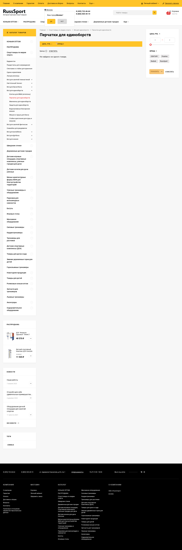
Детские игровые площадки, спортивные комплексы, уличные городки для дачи (68, 509)
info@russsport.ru (77, 472)
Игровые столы (63, 539)
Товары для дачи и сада (89, 507)
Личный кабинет (36, 493)
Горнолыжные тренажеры (90, 515)
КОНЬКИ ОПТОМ (64, 490)
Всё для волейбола (14, 132)
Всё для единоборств (15, 90)
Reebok (153, 61)
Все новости (12, 423)
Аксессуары (85, 534)
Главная (6, 3)
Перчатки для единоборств (19, 98)
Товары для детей (87, 522)
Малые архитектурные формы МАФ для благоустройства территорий (68, 521)
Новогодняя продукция (89, 519)
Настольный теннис (14, 83)
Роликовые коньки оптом (90, 525)
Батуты (60, 536)
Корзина (34, 490)
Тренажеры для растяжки (90, 499)
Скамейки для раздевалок (17, 128)
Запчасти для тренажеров (90, 528)
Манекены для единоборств (20, 101)
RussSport (163, 61)
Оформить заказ (36, 496)
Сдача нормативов (14, 72)
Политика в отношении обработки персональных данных (12, 510)
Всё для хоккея (12, 139)
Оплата (41, 3)
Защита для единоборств (18, 105)
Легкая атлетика (13, 76)
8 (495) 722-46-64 (83, 11)
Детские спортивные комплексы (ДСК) (88, 503)
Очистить (169, 71)
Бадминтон (11, 61)
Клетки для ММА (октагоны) (20, 94)
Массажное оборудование (90, 490)
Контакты (82, 3)
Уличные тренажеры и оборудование (66, 527)
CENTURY (154, 56)
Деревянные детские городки (68, 504)
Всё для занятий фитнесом (17, 124)
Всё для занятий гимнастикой (18, 80)
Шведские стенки (64, 501)
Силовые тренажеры (88, 493)
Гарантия (30, 3)
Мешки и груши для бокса (19, 115)
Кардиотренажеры (88, 496)
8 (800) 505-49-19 (83, 14)
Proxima (164, 56)
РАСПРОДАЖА (63, 493)
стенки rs (10, 444)
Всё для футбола (13, 135)
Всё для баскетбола (14, 87)
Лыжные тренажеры (88, 531)
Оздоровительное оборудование (87, 538)
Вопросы (70, 3)
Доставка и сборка (55, 3)
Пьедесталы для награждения (18, 65)
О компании (18, 3)
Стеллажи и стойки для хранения (19, 69)
